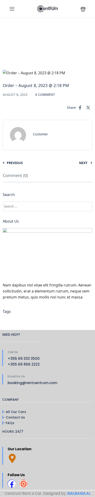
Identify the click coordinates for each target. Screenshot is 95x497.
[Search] (86, 206)
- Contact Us (14, 417)
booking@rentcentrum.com (32, 382)
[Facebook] (12, 484)
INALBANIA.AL (78, 493)
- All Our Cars (14, 412)
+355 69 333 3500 (24, 358)
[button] (83, 9)
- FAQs (8, 423)
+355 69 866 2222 (24, 364)
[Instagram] (24, 484)
